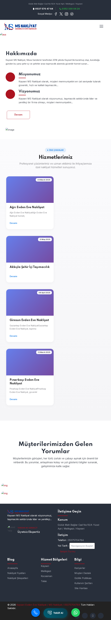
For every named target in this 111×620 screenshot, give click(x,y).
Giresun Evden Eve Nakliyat (29, 320)
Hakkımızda (21, 53)
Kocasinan (46, 576)
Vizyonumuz (29, 91)
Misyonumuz (30, 74)
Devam (18, 115)
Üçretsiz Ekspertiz (28, 532)
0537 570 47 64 (44, 8)
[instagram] (101, 616)
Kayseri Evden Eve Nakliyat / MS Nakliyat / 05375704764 (48, 604)
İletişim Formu (67, 551)
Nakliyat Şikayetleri (17, 578)
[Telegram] (93, 616)
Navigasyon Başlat (82, 545)
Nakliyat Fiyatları (16, 573)
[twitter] (85, 616)
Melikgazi (46, 571)
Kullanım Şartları (83, 583)
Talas (44, 581)
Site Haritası (81, 588)
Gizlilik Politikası (82, 578)
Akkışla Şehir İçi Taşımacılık (30, 267)
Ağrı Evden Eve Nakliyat (27, 207)
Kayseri (45, 566)
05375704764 (76, 540)
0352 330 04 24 (70, 8)
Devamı (13, 223)
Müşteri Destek (82, 573)
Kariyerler (79, 568)
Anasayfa (12, 568)
